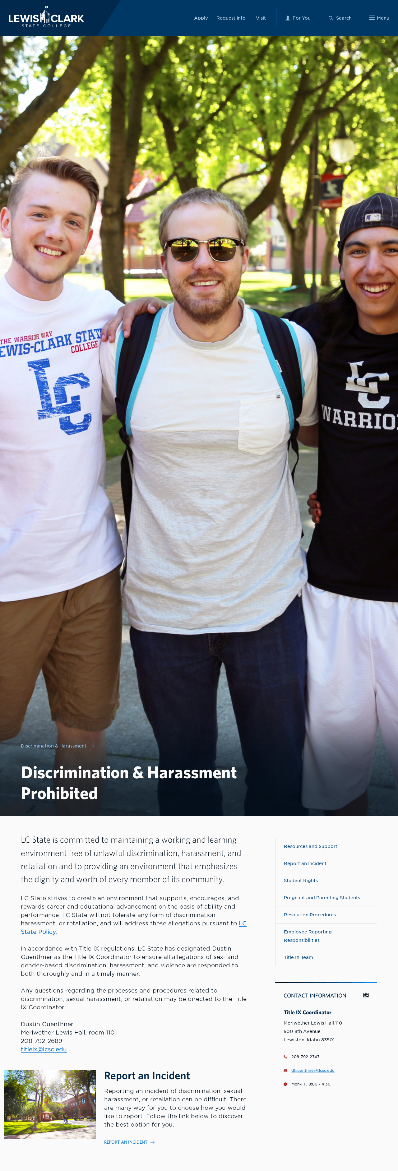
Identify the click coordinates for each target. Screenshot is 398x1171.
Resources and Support (310, 846)
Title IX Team (298, 957)
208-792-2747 (305, 1057)
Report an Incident (305, 863)
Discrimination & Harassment (53, 745)
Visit (261, 18)
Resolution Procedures (310, 914)
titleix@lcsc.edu (44, 1049)
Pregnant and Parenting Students (322, 897)
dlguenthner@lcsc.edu (313, 1070)
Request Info (231, 18)
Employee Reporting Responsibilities (308, 936)
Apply (201, 18)
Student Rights (301, 880)
